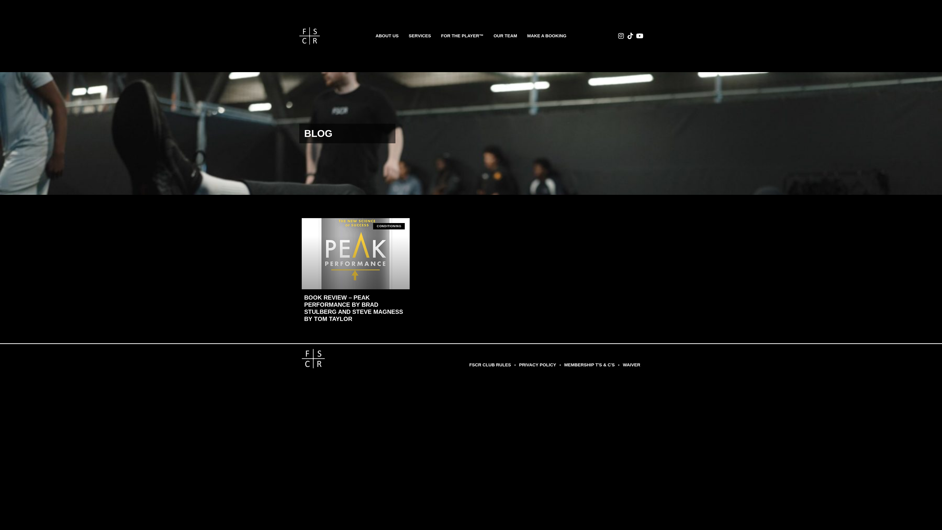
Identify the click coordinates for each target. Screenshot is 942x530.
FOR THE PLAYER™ (462, 35)
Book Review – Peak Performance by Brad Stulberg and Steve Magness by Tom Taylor (353, 308)
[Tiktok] (630, 36)
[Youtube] (639, 36)
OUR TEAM (505, 35)
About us (387, 35)
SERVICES (420, 35)
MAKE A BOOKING (546, 35)
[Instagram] (621, 36)
